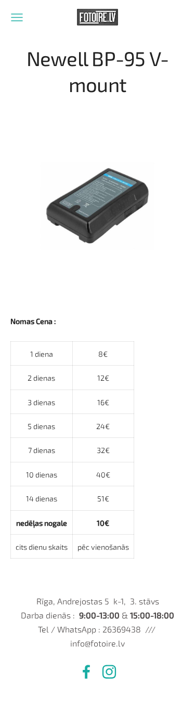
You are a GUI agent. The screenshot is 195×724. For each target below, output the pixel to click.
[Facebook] (86, 672)
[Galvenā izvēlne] (17, 17)
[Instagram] (109, 672)
